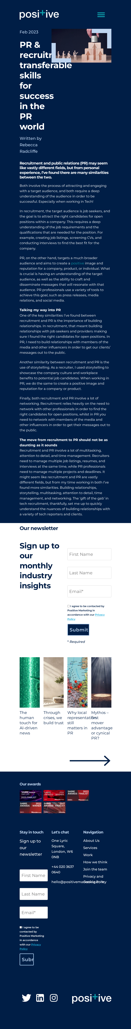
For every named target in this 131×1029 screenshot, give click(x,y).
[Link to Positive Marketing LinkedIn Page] (40, 998)
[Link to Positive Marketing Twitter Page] (26, 998)
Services (90, 848)
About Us (91, 841)
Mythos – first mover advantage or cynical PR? (102, 725)
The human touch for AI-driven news (29, 722)
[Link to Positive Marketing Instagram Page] (54, 998)
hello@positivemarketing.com (78, 882)
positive (77, 263)
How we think (95, 862)
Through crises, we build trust (53, 717)
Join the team (95, 869)
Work (88, 855)
